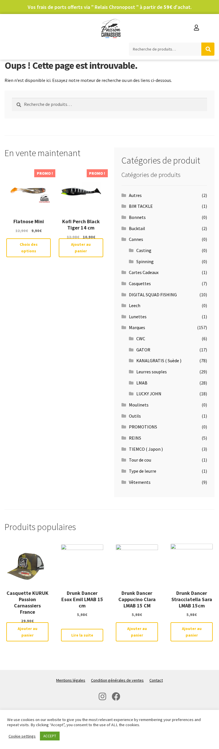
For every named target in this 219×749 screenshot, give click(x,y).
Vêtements (140, 482)
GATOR (143, 350)
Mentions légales (70, 680)
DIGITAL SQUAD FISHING (153, 294)
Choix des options (29, 247)
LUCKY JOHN (148, 393)
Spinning (145, 261)
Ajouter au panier (81, 247)
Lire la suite (82, 635)
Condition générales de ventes (117, 680)
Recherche (207, 49)
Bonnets (137, 217)
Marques (137, 327)
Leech (134, 305)
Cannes (136, 239)
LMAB (141, 383)
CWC (140, 338)
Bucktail (137, 228)
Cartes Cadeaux (144, 272)
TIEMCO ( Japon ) (146, 449)
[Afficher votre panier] (208, 28)
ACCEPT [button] (49, 736)
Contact (156, 680)
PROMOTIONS (143, 427)
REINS (135, 438)
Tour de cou (140, 460)
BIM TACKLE (141, 206)
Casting (143, 250)
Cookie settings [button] (22, 736)
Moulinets (139, 405)
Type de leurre (142, 471)
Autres (135, 195)
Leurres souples (151, 371)
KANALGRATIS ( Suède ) (158, 360)
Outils (135, 416)
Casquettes (140, 283)
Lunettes (138, 316)
